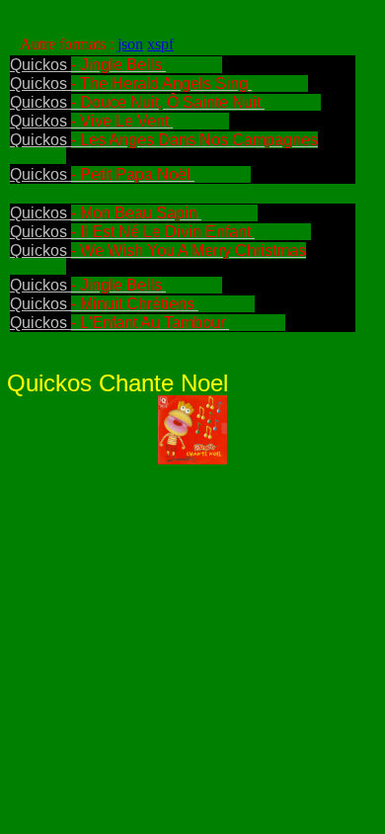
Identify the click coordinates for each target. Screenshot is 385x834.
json (130, 44)
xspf (160, 44)
